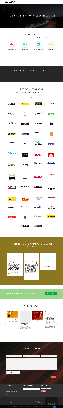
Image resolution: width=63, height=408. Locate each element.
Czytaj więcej (12, 57)
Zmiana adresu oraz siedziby (25, 324)
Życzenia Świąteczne (37, 320)
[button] (6, 324)
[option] (31, 324)
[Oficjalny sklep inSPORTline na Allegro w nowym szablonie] (50, 314)
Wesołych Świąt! (12, 319)
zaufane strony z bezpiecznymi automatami (9, 4)
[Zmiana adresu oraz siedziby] (25, 317)
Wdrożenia (8, 394)
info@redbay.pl (25, 400)
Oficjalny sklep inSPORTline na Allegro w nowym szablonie (50, 318)
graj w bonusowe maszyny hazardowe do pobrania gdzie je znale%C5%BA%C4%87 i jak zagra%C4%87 (31, 25)
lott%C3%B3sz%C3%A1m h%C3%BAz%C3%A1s (10, 34)
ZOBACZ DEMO (51, 293)
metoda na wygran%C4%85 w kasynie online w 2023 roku (15, 7)
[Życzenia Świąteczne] (37, 315)
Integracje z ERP (9, 389)
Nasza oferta (29, 1)
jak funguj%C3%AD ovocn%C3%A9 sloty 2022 (36, 39)
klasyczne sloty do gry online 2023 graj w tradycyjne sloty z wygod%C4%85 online (22, 6)
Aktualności (8, 388)
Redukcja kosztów (45, 1)
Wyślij (53, 376)
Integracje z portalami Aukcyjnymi (11, 391)
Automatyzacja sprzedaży (37, 1)
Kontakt (56, 1)
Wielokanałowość (51, 1)
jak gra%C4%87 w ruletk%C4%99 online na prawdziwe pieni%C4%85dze (31, 23)
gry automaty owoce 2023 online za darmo (31, 12)
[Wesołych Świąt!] (12, 314)
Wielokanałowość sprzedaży (48, 78)
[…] (50, 331)
